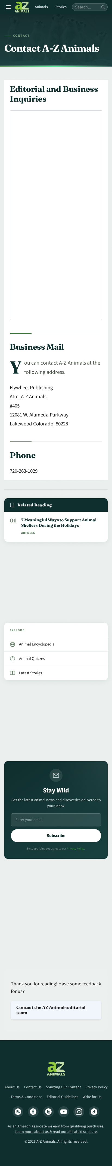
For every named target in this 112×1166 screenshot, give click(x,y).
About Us (12, 1087)
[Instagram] (78, 1111)
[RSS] (18, 1111)
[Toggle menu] (8, 7)
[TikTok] (94, 1111)
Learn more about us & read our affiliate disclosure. (56, 1131)
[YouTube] (63, 1111)
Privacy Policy (75, 849)
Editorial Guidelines (62, 1097)
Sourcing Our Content (63, 1087)
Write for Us (92, 1097)
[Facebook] (33, 1111)
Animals (41, 7)
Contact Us (33, 1087)
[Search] (103, 7)
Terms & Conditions (26, 1097)
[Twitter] (48, 1111)
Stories (61, 7)
